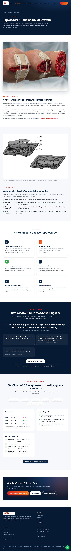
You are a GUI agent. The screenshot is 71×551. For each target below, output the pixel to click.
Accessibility (65, 546)
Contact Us (64, 3)
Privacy (4, 548)
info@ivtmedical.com (42, 533)
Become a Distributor (8, 537)
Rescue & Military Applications (18, 493)
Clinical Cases (38, 3)
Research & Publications (8, 534)
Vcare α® (39, 517)
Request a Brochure (49, 493)
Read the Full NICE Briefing (35, 361)
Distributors (55, 3)
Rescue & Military (27, 3)
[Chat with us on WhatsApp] (67, 547)
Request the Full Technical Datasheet (35, 461)
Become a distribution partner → (49, 118)
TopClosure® (40, 515)
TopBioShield (40, 522)
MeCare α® (39, 520)
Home (11, 3)
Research (46, 3)
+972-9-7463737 (41, 536)
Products (17, 3)
